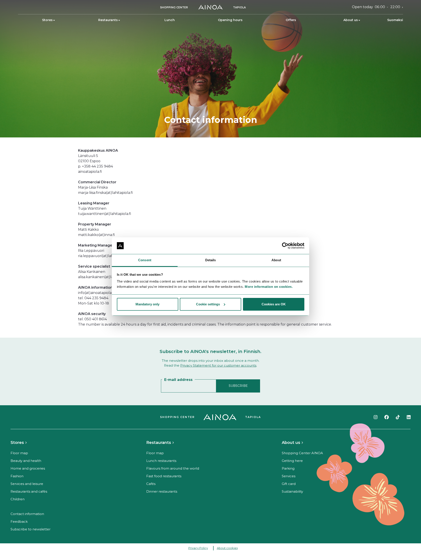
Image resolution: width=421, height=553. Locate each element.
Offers (291, 20)
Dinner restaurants (161, 491)
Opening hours (230, 20)
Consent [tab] (144, 260)
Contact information (27, 514)
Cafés (150, 484)
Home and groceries (28, 468)
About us (350, 20)
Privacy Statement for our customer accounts (218, 365)
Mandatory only (147, 304)
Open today (376, 7)
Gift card (289, 484)
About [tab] (276, 260)
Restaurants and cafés (29, 491)
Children (18, 499)
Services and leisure (27, 484)
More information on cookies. (269, 286)
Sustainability (292, 491)
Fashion (17, 476)
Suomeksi (395, 20)
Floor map (19, 453)
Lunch (169, 20)
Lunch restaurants (161, 461)
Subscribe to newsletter (30, 529)
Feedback (19, 521)
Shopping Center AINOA (302, 453)
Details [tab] (210, 260)
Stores (47, 20)
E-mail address (178, 380)
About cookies (227, 548)
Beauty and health (26, 461)
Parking (288, 468)
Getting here (292, 461)
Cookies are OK (274, 304)
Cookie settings (208, 304)
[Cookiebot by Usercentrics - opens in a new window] (285, 245)
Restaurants (108, 20)
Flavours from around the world (172, 468)
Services (288, 476)
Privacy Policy (198, 548)
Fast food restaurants (163, 476)
